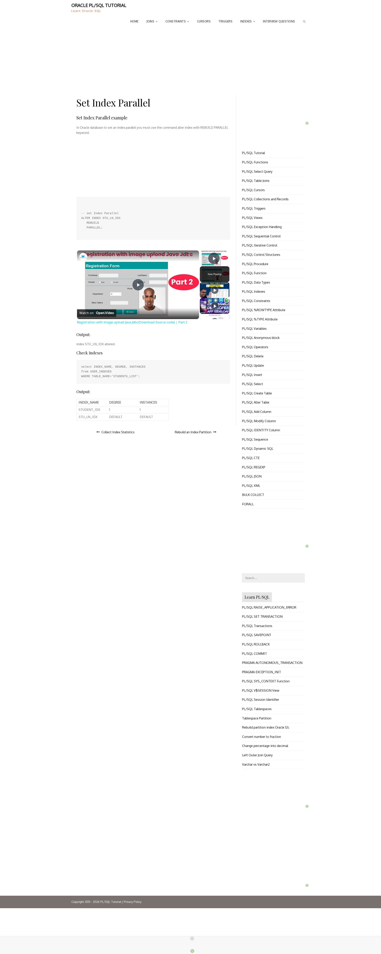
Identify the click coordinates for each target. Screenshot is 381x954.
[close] (192, 938)
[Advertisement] (190, 59)
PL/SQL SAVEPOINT (256, 635)
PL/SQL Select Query (257, 172)
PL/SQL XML (251, 486)
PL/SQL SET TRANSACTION (262, 616)
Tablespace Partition (256, 718)
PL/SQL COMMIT (254, 654)
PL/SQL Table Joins (255, 181)
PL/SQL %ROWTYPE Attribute (263, 310)
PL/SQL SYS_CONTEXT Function (266, 681)
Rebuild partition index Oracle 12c (265, 727)
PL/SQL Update (253, 365)
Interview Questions (279, 21)
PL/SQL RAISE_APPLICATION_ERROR (269, 607)
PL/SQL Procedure (255, 264)
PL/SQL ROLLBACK (256, 644)
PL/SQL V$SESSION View (260, 690)
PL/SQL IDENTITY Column (261, 430)
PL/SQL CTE (251, 458)
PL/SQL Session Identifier (260, 700)
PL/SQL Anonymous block (261, 338)
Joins (150, 21)
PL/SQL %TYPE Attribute (260, 319)
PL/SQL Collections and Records (265, 199)
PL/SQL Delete (253, 356)
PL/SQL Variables (254, 329)
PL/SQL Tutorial (253, 153)
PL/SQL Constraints (256, 301)
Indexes (246, 21)
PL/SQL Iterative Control (259, 245)
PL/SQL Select (252, 384)
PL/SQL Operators (255, 347)
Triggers (225, 21)
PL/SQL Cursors (253, 190)
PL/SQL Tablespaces (257, 709)
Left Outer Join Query (257, 755)
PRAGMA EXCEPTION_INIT (261, 672)
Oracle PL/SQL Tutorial (98, 5)
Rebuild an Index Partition (193, 432)
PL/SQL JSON (252, 476)
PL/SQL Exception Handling (262, 227)
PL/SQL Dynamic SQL (257, 449)
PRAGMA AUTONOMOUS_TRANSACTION (272, 663)
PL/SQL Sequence (255, 439)
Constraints (175, 21)
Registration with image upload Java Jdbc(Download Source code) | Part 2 (137, 256)
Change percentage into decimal (265, 746)
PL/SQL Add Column (256, 412)
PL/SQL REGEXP (253, 467)
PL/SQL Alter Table (255, 402)
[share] (191, 256)
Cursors (204, 21)
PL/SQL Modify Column (259, 421)
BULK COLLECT (253, 495)
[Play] (215, 290)
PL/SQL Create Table (257, 393)
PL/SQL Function (254, 273)
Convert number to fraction (261, 737)
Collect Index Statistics (118, 432)
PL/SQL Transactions (257, 626)
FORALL (248, 504)
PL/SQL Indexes (253, 291)
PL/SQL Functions (255, 162)
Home (134, 21)
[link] (83, 257)
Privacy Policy (132, 901)
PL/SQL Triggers (254, 208)
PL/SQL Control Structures (261, 255)
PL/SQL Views (252, 218)
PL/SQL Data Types (256, 282)
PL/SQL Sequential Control (261, 236)
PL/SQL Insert (252, 375)
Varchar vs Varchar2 (256, 764)
